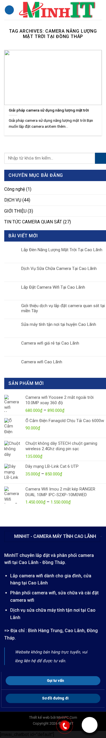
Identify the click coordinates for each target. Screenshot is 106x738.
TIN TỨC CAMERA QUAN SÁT (33, 222)
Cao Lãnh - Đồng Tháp (42, 562)
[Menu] (9, 10)
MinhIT (12, 555)
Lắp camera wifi (26, 575)
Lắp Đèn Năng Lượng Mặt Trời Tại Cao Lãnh (61, 249)
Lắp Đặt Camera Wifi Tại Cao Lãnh (53, 287)
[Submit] (100, 158)
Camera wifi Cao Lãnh (41, 361)
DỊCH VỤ (12, 200)
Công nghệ (14, 189)
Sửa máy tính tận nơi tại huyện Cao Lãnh (58, 324)
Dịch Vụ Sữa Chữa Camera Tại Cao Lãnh (59, 268)
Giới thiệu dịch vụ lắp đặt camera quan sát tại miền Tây (63, 308)
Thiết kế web (39, 717)
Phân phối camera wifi (33, 593)
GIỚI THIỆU (15, 211)
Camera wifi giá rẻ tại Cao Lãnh (50, 343)
